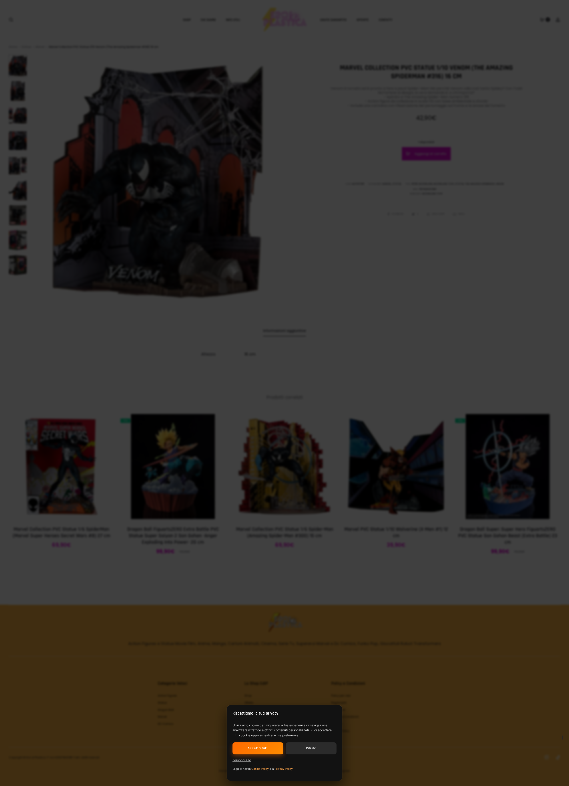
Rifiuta (311, 748)
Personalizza (241, 760)
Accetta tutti (258, 748)
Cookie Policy (260, 768)
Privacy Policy (283, 768)
